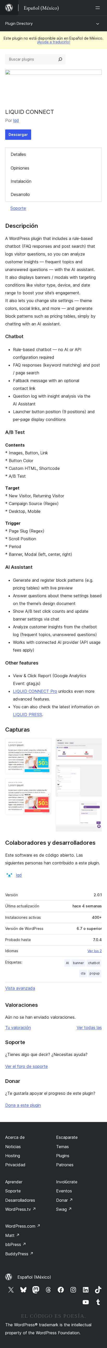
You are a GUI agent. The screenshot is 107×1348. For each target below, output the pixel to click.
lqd (16, 120)
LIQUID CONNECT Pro (35, 691)
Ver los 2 (95, 951)
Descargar (18, 134)
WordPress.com (23, 1226)
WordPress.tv (20, 1209)
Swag (64, 1209)
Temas (62, 1146)
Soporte (18, 208)
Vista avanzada (20, 988)
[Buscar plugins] (60, 59)
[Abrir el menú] (98, 8)
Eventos (64, 1190)
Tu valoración (18, 1027)
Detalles (18, 154)
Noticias (13, 1146)
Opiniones (20, 168)
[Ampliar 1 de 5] (44, 745)
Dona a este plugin (23, 1105)
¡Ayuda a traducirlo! (53, 42)
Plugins (62, 1155)
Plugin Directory (19, 23)
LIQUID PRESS (27, 714)
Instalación (21, 181)
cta (83, 973)
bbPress (15, 1244)
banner (78, 963)
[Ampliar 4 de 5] (94, 771)
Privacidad (15, 1164)
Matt (12, 1235)
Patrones (64, 1164)
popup (95, 973)
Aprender (13, 1181)
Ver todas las (89, 1027)
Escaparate (67, 1137)
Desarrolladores (20, 1200)
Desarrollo (20, 194)
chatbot (94, 963)
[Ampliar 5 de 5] (94, 807)
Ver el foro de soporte (26, 1066)
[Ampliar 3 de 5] (94, 745)
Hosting (12, 1155)
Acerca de (15, 1137)
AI (67, 963)
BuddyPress (19, 1253)
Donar (64, 1200)
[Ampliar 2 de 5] (44, 785)
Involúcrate (66, 1181)
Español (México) (34, 1277)
